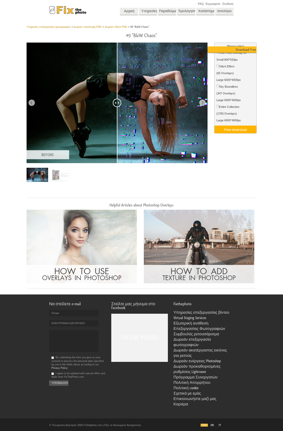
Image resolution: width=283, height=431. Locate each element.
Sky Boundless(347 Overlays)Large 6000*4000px (228, 93)
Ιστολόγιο (224, 11)
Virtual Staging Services (189, 318)
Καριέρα (180, 404)
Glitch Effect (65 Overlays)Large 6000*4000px (228, 73)
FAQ (201, 3)
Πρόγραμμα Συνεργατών (195, 377)
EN (204, 425)
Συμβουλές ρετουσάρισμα (196, 334)
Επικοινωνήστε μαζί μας (194, 399)
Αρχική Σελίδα (129, 12)
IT (220, 425)
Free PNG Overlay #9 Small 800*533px (231, 56)
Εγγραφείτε (213, 3)
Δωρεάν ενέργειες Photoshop (197, 361)
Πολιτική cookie (185, 388)
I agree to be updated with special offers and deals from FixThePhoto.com (78, 375)
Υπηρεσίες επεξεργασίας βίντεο (201, 312)
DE (212, 425)
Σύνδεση (227, 3)
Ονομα (55, 313)
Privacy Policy (59, 367)
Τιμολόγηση (186, 11)
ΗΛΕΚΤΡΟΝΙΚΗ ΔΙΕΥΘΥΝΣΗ (68, 323)
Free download (235, 129)
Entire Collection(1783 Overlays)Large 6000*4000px (228, 113)
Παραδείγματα (167, 11)
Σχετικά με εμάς (187, 393)
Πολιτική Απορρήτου (191, 383)
